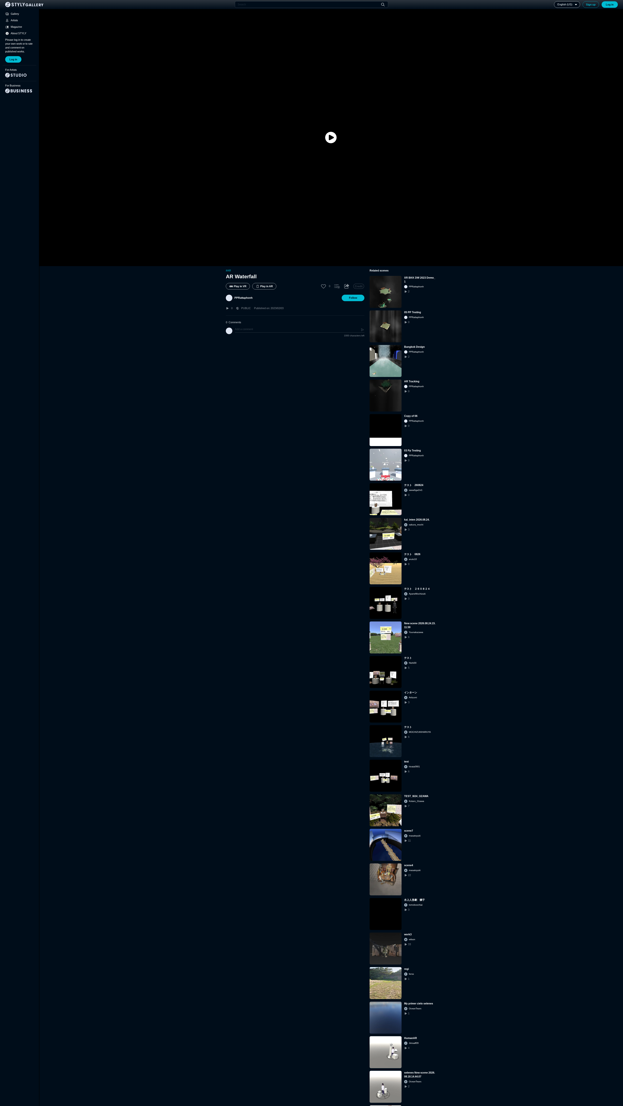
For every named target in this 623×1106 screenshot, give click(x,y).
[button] (323, 286)
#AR (228, 270)
